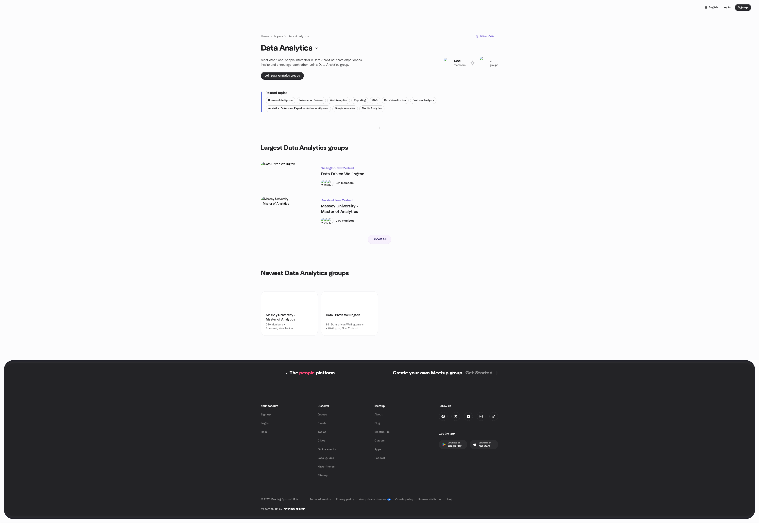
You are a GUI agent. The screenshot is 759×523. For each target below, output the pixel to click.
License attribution (430, 499)
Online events (327, 449)
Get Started (479, 373)
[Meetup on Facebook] (443, 416)
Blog (377, 423)
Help (264, 432)
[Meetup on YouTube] (468, 416)
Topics (278, 36)
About (378, 414)
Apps (378, 449)
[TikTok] (493, 416)
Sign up (266, 414)
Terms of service (320, 499)
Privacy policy (345, 499)
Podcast (380, 458)
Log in (265, 423)
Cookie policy (404, 499)
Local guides (326, 458)
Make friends (326, 466)
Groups (322, 414)
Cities (321, 440)
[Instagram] (481, 416)
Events (322, 423)
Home (265, 36)
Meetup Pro (382, 432)
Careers (380, 440)
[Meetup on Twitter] (455, 416)
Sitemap (323, 475)
